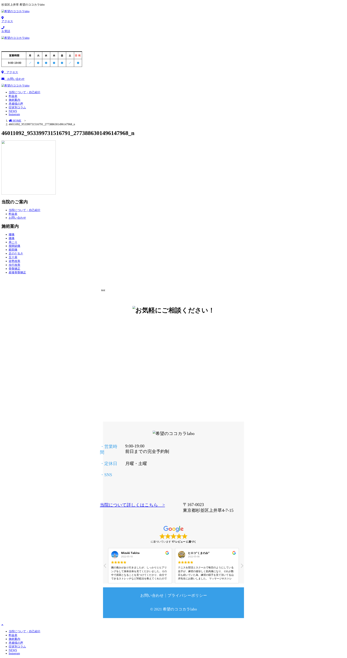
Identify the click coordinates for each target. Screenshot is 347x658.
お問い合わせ (14, 78)
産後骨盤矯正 (17, 272)
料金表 (13, 213)
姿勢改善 (14, 261)
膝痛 (11, 238)
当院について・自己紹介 (24, 210)
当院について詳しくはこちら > (132, 505)
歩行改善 (14, 264)
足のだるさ (16, 253)
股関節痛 (14, 245)
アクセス (11, 72)
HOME (16, 120)
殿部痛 (13, 249)
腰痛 (11, 234)
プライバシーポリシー (187, 595)
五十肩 (13, 257)
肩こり (13, 242)
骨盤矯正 (14, 268)
